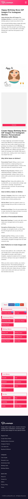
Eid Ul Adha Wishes (6, 313)
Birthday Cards (18, 336)
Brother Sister (18, 406)
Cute (16, 377)
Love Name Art (4, 446)
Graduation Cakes (6, 397)
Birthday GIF (5, 332)
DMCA (2, 481)
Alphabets (4, 381)
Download (14, 125)
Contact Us (4, 479)
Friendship (4, 402)
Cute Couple (4, 457)
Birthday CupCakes (6, 336)
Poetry (16, 386)
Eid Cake (17, 313)
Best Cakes (17, 340)
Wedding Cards (5, 324)
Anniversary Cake (6, 320)
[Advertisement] (14, 48)
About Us (3, 476)
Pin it (22, 304)
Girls (16, 402)
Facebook (11, 304)
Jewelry (3, 406)
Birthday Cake (4, 465)
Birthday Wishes (5, 468)
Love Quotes (18, 381)
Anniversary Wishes (19, 320)
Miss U (3, 386)
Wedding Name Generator (7, 441)
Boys (16, 397)
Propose (4, 390)
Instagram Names (5, 444)
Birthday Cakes (18, 332)
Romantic (4, 377)
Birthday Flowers (6, 340)
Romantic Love (4, 460)
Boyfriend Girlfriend (6, 449)
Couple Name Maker (6, 438)
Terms (2, 487)
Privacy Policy (4, 484)
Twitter (17, 304)
